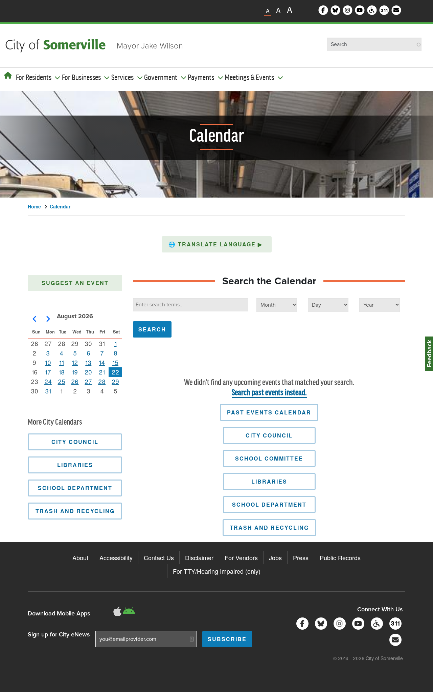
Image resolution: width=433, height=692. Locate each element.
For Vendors (241, 557)
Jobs (275, 557)
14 (102, 362)
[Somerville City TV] (357, 623)
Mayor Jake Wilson (150, 46)
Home (34, 206)
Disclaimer (199, 557)
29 (115, 381)
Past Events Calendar (269, 412)
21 (102, 371)
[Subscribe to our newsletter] (394, 639)
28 (102, 381)
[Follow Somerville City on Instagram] (338, 623)
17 (48, 371)
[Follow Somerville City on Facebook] (301, 623)
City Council (269, 435)
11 (61, 362)
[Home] (8, 75)
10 (48, 362)
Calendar (60, 206)
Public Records (340, 557)
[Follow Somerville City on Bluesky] (320, 623)
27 (88, 381)
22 (115, 371)
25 (61, 381)
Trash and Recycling (269, 527)
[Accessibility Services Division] (375, 623)
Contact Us (159, 557)
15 (115, 362)
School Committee (269, 458)
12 (75, 362)
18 (62, 371)
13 (88, 362)
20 (88, 371)
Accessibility (116, 557)
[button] (217, 244)
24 (48, 381)
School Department (269, 504)
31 (48, 390)
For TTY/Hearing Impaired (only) (216, 571)
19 (75, 371)
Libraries (269, 481)
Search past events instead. (269, 393)
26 (74, 381)
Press (301, 557)
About (80, 557)
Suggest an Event (75, 283)
